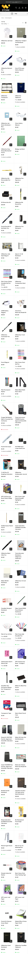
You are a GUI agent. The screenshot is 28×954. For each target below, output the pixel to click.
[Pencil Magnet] (7, 354)
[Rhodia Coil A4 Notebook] (7, 782)
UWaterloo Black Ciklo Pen (5, 554)
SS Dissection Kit (6, 202)
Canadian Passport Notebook (6, 609)
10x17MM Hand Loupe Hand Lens (20, 447)
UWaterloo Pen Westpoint (19, 227)
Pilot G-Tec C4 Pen (6, 634)
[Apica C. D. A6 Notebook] (21, 246)
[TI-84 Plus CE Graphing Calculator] (7, 464)
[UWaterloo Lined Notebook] (7, 937)
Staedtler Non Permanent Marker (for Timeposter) (6, 687)
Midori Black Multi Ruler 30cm (20, 390)
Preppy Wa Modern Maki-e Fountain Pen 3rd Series (7, 419)
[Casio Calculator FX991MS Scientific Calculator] (21, 517)
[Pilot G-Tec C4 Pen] (7, 626)
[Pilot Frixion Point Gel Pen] (21, 354)
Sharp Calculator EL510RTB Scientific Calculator (6, 821)
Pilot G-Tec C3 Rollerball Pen (19, 846)
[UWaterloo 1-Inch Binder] (21, 327)
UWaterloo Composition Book (20, 282)
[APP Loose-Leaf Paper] (7, 889)
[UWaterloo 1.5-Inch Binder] (21, 573)
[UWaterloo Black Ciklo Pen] (7, 545)
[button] (22, 7)
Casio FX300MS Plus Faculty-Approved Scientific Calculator (7, 766)
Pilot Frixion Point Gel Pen (20, 363)
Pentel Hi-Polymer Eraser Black (6, 922)
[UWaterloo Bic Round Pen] (21, 194)
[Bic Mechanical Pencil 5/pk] (21, 812)
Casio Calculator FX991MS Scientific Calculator (20, 527)
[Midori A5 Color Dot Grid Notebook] (21, 729)
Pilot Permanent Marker (5, 390)
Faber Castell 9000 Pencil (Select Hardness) (20, 610)
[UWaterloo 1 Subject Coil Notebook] (21, 32)
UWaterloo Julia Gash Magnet (5, 254)
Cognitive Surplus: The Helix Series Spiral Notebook (20, 792)
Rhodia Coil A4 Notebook (5, 791)
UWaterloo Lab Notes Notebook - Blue (6, 125)
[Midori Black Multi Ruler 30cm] (21, 382)
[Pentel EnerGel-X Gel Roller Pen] (7, 218)
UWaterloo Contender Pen (5, 335)
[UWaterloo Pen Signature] (21, 170)
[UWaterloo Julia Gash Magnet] (7, 246)
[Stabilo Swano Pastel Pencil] (7, 517)
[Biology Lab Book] (21, 141)
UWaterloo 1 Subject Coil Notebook (20, 41)
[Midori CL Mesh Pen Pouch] (21, 677)
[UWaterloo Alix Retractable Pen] (7, 170)
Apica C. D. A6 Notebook (19, 254)
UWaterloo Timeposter (4, 96)
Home (2, 17)
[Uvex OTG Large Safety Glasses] (21, 60)
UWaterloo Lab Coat (6, 40)
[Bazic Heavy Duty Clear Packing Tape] (21, 865)
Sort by (3, 21)
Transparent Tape (6, 713)
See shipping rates (20, 1)
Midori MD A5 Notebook (4, 581)
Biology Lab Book (20, 149)
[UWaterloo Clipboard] (21, 87)
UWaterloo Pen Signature (19, 179)
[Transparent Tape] (7, 705)
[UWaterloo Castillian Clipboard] (21, 937)
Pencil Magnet (5, 362)
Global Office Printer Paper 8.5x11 (21, 922)
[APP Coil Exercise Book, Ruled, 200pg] (7, 488)
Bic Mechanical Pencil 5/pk (19, 820)
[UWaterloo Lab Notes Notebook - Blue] (7, 115)
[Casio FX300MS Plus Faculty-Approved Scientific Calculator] (7, 757)
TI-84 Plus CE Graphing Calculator (6, 473)
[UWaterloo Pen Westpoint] (21, 218)
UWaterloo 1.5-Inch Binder (20, 581)
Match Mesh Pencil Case (20, 714)
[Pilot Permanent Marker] (7, 382)
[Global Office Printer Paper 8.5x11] (21, 913)
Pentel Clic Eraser (6, 446)
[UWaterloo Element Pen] (7, 60)
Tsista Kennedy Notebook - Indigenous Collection (19, 556)
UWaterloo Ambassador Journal (21, 473)
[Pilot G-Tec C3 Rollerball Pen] (21, 837)
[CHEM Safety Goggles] (7, 302)
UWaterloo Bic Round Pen (19, 203)
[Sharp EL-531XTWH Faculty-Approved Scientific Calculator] (7, 729)
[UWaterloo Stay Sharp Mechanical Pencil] (7, 141)
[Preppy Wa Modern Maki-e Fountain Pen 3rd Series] (7, 409)
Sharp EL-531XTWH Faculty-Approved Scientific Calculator (7, 739)
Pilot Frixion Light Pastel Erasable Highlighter (20, 498)
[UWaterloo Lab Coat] (7, 32)
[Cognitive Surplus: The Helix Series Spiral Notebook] (21, 782)
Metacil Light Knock (6, 845)
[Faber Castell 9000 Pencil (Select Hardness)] (21, 600)
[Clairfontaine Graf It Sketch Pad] (7, 653)
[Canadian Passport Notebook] (7, 600)
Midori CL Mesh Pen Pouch (20, 686)
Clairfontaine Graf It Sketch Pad (6, 662)
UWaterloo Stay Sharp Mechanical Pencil (6, 150)
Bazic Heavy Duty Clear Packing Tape (20, 874)
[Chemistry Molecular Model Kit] (21, 302)
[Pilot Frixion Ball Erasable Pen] (21, 626)
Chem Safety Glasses (19, 124)
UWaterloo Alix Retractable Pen (5, 179)
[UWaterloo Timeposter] (7, 87)
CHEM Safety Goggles (4, 311)
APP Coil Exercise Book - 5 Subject (20, 662)
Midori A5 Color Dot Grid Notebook (20, 738)
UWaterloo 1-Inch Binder (20, 335)
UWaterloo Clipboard (18, 96)
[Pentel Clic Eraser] (7, 438)
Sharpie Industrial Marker (6, 874)
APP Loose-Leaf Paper (5, 898)
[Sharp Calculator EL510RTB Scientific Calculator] (7, 812)
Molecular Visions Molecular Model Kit (20, 765)
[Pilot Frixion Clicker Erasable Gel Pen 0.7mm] (7, 273)
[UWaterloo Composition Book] (21, 273)
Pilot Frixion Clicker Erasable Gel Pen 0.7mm (6, 283)
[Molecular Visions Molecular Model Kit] (21, 757)
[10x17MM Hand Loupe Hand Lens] (21, 438)
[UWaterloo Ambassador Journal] (21, 464)
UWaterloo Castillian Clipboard (21, 946)
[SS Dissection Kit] (7, 194)
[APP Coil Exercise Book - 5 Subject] (21, 653)
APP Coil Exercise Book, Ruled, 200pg (6, 497)
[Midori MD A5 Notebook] (7, 573)
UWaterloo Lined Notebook (5, 946)
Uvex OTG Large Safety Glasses (19, 69)
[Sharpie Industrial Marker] (7, 865)
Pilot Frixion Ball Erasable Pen (19, 635)
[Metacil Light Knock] (7, 837)
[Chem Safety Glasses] (21, 115)
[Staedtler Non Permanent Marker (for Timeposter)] (7, 677)
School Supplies (8, 17)
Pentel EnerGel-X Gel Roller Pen (6, 227)
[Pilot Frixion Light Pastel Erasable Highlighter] (21, 488)
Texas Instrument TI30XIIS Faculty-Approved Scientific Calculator (20, 420)
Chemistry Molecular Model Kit (20, 311)
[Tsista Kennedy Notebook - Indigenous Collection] (21, 545)
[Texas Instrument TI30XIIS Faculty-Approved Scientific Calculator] (21, 409)
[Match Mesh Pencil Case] (21, 705)
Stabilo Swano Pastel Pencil (7, 526)
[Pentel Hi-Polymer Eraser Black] (7, 913)
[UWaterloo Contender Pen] (7, 327)
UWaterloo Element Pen (6, 69)
